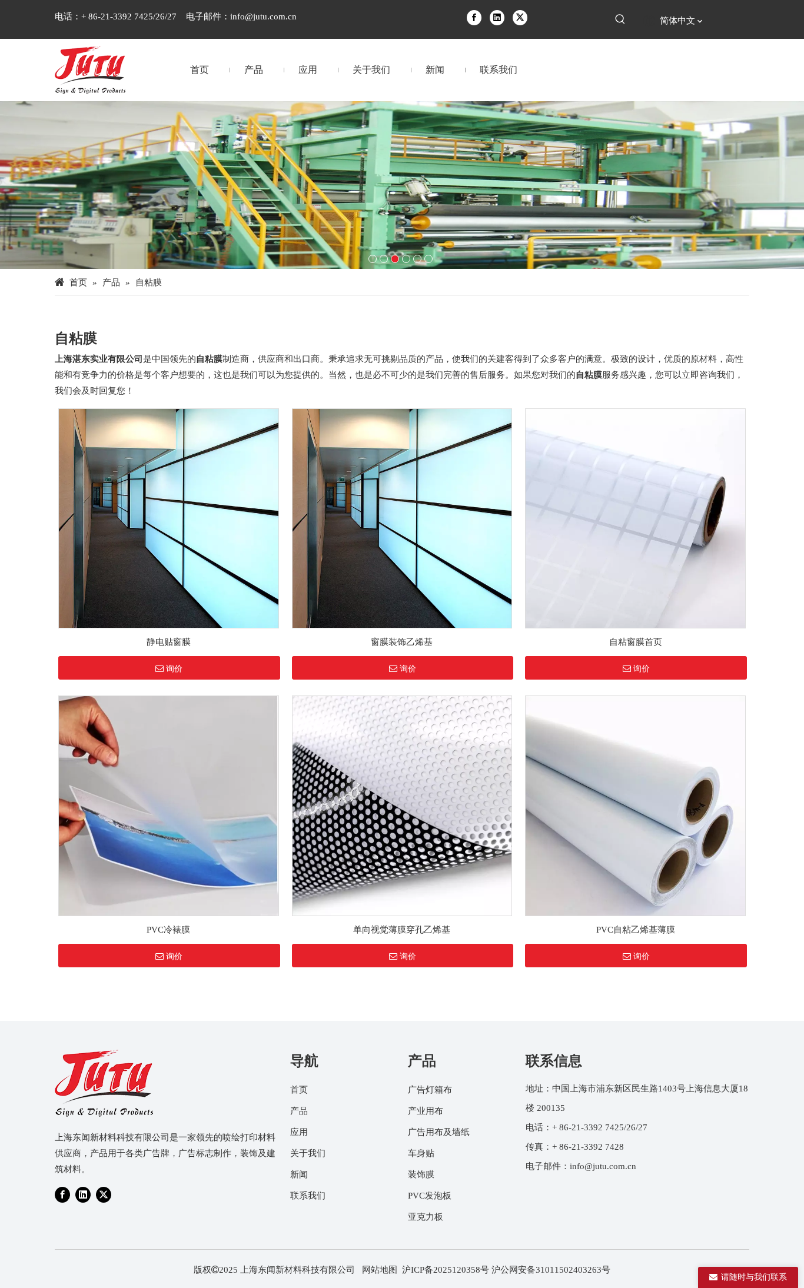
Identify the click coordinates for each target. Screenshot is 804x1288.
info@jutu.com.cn (263, 16)
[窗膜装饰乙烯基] (402, 517)
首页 (299, 1089)
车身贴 (421, 1153)
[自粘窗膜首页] (635, 517)
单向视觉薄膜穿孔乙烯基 (401, 929)
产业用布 (425, 1111)
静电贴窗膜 (169, 642)
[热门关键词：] (620, 19)
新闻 (299, 1174)
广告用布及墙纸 (439, 1132)
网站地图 (379, 1269)
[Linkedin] (497, 17)
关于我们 (307, 1153)
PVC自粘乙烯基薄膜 (635, 929)
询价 (174, 668)
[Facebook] (474, 17)
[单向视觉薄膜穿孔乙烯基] (402, 805)
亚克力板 (425, 1217)
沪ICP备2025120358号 (445, 1269)
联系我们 (307, 1195)
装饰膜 (421, 1174)
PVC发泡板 (429, 1195)
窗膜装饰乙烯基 (402, 642)
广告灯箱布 (430, 1089)
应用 (299, 1132)
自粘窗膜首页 (635, 642)
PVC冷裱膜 (168, 929)
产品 (299, 1111)
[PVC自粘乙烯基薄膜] (635, 805)
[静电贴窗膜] (168, 517)
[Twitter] (520, 17)
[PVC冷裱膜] (168, 805)
